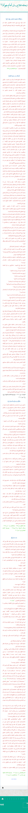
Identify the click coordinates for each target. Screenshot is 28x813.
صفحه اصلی (22, 798)
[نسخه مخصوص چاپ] (2, 798)
